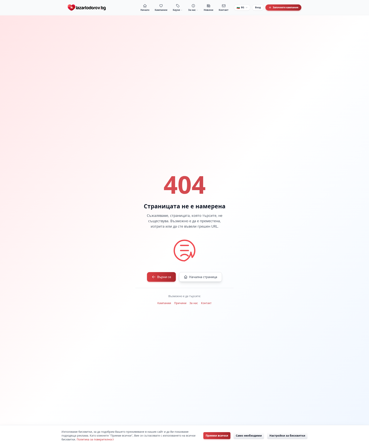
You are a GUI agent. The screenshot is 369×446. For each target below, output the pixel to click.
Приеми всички (217, 435)
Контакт (206, 303)
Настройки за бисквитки (287, 435)
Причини (180, 303)
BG (240, 7)
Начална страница (203, 277)
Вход (258, 7)
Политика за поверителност (95, 439)
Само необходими (249, 435)
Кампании (164, 303)
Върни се (164, 277)
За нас (193, 303)
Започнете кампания (285, 7)
